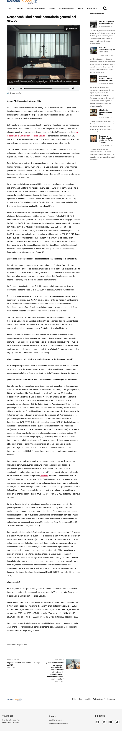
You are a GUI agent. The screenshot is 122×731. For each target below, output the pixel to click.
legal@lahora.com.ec (56, 720)
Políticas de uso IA (99, 699)
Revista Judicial (92, 8)
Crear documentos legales (36, 8)
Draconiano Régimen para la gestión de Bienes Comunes (106, 139)
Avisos (80, 8)
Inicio (11, 8)
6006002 (16, 723)
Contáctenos (111, 699)
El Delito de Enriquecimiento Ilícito (105, 112)
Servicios (52, 8)
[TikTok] (117, 722)
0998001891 (7, 723)
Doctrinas (20, 8)
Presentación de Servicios (58, 724)
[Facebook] (97, 722)
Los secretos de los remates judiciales (106, 22)
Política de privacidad (84, 699)
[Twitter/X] (104, 722)
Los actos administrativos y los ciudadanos (107, 50)
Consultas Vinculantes (66, 8)
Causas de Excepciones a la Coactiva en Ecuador (107, 78)
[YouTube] (110, 722)
